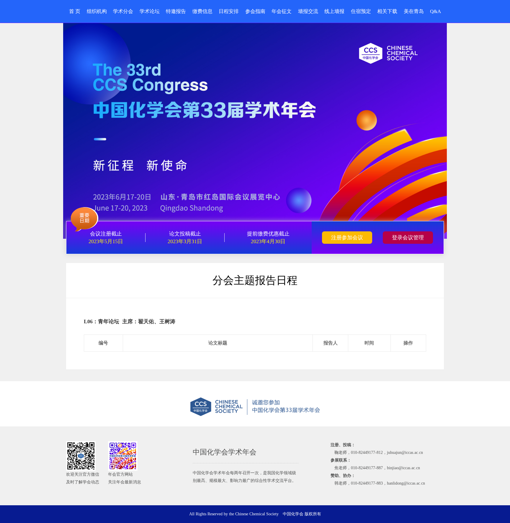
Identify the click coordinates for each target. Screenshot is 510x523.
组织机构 (97, 11)
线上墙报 (334, 11)
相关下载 (387, 11)
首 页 (74, 11)
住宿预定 (361, 11)
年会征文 (282, 11)
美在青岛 (414, 11)
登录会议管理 (408, 238)
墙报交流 (308, 11)
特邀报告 (176, 11)
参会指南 (255, 11)
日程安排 (229, 11)
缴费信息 (202, 11)
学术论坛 (150, 11)
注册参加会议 (347, 238)
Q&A (435, 11)
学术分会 (123, 11)
